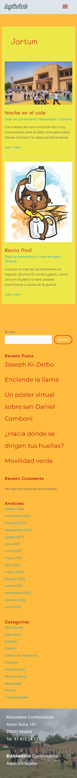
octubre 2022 (15, 600)
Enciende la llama (32, 379)
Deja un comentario (20, 119)
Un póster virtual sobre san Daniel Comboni (30, 406)
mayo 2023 (13, 558)
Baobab (11, 641)
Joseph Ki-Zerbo (29, 364)
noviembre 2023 (18, 516)
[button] (65, 6)
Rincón (10, 690)
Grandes (11, 662)
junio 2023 (13, 551)
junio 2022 (13, 607)
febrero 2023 (15, 579)
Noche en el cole (25, 112)
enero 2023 (13, 586)
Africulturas (14, 627)
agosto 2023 (14, 537)
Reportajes (47, 119)
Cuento (10, 648)
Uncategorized (16, 697)
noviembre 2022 (18, 593)
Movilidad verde (29, 460)
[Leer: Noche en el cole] (38, 83)
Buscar (10, 332)
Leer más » (13, 147)
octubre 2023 (15, 523)
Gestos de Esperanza (21, 655)
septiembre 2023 (18, 530)
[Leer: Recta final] (38, 202)
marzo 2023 (14, 572)
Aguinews (13, 634)
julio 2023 (12, 544)
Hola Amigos (49, 257)
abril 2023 (12, 565)
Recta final (18, 250)
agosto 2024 (14, 509)
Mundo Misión (16, 676)
